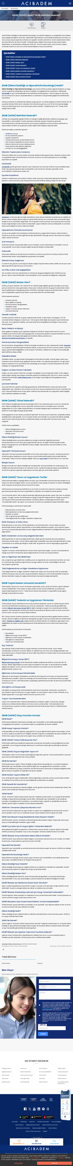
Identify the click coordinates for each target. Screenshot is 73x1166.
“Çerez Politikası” (35, 1157)
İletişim (45, 1131)
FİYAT (51, 1099)
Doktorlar (32, 1122)
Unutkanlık (5, 167)
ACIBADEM (23, 1099)
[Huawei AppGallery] (48, 1117)
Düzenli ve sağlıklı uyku (15, 621)
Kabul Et (54, 1163)
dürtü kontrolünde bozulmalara (13, 338)
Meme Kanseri (43, 1082)
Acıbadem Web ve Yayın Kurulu (11, 944)
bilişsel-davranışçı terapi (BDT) (19, 608)
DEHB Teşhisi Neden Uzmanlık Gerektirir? (20, 71)
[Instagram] (43, 1108)
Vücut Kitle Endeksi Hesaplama (63, 1082)
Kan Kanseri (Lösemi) (26, 1075)
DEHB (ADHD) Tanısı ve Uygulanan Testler (20, 68)
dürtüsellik (5, 93)
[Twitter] (29, 1108)
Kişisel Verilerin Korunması (50, 1125)
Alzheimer (5, 217)
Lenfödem (42, 1078)
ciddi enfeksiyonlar (24, 377)
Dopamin (67, 345)
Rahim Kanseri (62, 1078)
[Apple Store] (36, 1117)
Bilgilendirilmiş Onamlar (33, 1125)
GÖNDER (43, 1034)
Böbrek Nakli (5, 1075)
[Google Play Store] (24, 1117)
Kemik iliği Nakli (24, 1082)
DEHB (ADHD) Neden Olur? (15, 62)
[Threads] (48, 1108)
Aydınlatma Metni (47, 1008)
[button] (42, 987)
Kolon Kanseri (43, 1068)
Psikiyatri (40, 963)
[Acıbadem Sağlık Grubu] (36, 3)
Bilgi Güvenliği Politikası (39, 1128)
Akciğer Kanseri (6, 1068)
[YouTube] (34, 1108)
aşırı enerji (43, 458)
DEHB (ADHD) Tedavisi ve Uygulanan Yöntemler (23, 74)
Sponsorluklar (19, 1125)
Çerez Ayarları (18, 1163)
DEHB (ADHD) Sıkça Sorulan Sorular (18, 77)
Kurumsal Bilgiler (56, 1122)
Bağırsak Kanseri (7, 1072)
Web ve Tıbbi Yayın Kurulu (33, 1131)
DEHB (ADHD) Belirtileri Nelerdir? (17, 60)
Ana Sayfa (15, 1122)
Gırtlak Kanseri (6, 1082)
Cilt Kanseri (5, 1078)
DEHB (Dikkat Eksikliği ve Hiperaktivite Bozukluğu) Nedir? (26, 57)
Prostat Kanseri (62, 1075)
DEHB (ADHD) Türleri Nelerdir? (16, 65)
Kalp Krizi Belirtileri (25, 1072)
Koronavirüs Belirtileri (45, 1072)
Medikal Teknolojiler (43, 1122)
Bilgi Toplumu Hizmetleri (23, 1128)
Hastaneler (23, 1122)
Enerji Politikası (52, 1128)
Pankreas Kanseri (63, 1072)
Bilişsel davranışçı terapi (11, 662)
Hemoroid (23, 1068)
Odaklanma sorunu (11, 133)
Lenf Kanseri (42, 1075)
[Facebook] (25, 1108)
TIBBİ (43, 1099)
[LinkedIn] (38, 1108)
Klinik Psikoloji (6, 963)
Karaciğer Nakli (24, 1078)
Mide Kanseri (61, 1068)
